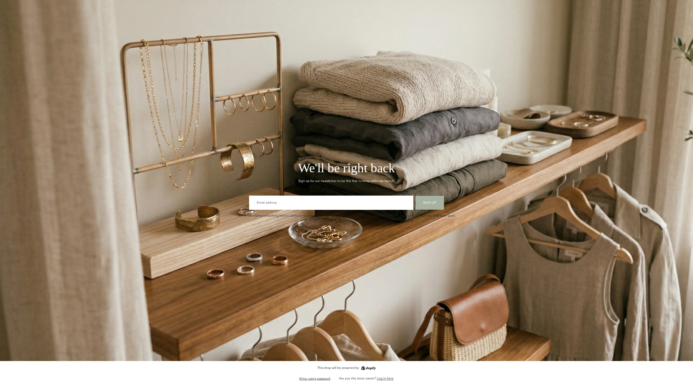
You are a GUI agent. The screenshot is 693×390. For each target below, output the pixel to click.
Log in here (385, 378)
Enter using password (314, 378)
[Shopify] (368, 368)
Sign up (429, 202)
